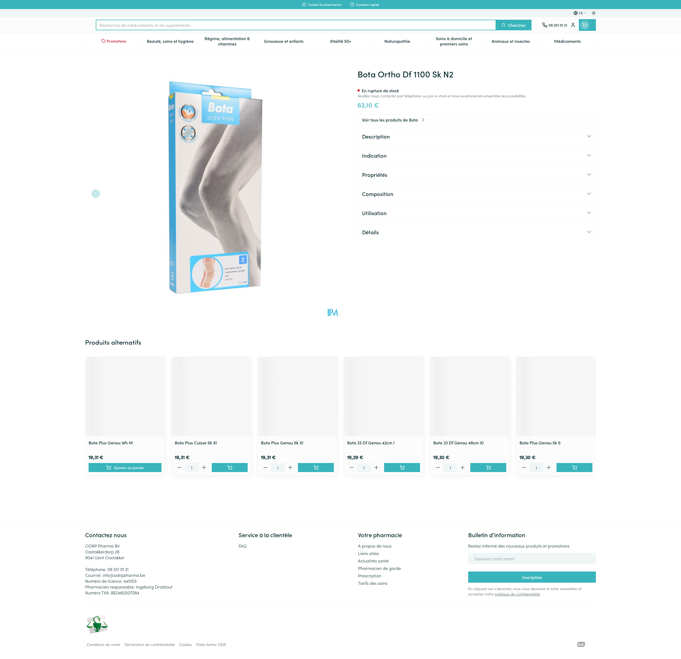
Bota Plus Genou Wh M (111, 442)
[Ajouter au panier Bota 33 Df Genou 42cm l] (402, 467)
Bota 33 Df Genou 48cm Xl (458, 442)
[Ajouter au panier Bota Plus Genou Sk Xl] (316, 467)
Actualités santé (373, 561)
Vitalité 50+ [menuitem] (349, 42)
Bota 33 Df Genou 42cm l (371, 442)
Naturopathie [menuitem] (404, 42)
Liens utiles (368, 553)
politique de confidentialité (517, 594)
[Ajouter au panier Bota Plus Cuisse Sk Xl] (230, 467)
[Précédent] (96, 193)
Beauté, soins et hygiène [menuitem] (172, 42)
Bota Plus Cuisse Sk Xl (196, 442)
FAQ (243, 546)
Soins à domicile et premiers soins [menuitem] (459, 41)
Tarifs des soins (372, 583)
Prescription (369, 575)
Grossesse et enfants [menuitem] (288, 42)
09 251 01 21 (117, 569)
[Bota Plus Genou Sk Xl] (297, 396)
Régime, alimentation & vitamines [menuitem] (230, 41)
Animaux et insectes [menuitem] (515, 42)
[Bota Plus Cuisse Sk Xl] (211, 396)
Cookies (185, 644)
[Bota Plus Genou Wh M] (125, 396)
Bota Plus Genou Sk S (540, 442)
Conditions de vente (103, 644)
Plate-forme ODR (211, 644)
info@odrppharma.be (124, 575)
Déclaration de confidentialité (149, 644)
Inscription (532, 577)
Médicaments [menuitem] (575, 42)
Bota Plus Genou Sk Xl (282, 442)
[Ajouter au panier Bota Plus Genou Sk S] (574, 467)
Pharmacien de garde (379, 568)
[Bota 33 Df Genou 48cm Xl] (469, 396)
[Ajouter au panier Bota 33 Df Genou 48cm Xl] (488, 467)
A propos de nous (375, 546)
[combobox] (296, 25)
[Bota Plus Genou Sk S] (556, 396)
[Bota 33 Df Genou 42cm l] (383, 396)
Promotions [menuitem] (116, 41)
